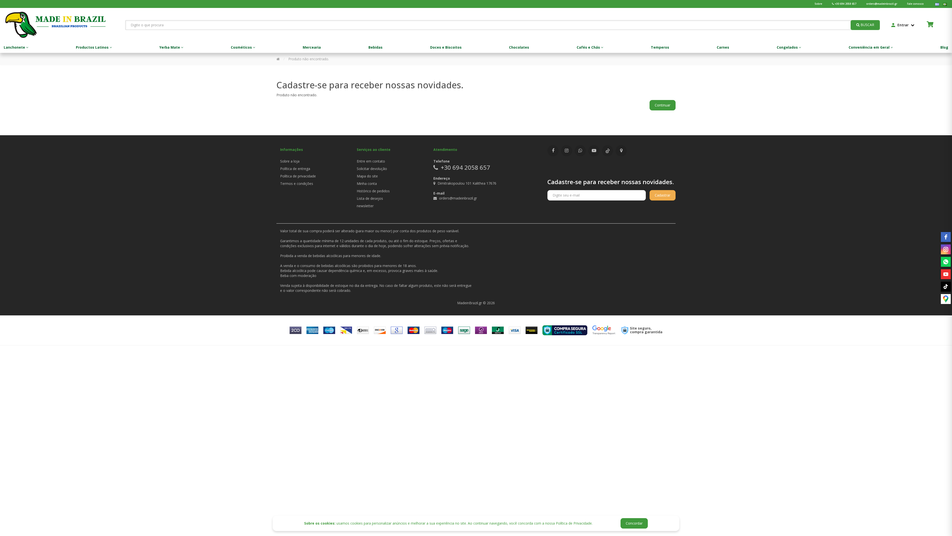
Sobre (818, 3)
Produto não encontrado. (308, 59)
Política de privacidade (298, 176)
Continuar (662, 105)
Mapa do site (367, 176)
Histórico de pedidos (373, 191)
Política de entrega (295, 168)
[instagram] (946, 249)
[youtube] (946, 274)
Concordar (634, 523)
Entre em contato (371, 161)
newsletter (365, 205)
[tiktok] (946, 287)
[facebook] (946, 237)
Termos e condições (296, 183)
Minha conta (367, 183)
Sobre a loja (289, 161)
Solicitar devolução (372, 168)
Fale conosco (915, 3)
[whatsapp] (946, 262)
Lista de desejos (370, 198)
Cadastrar (662, 195)
